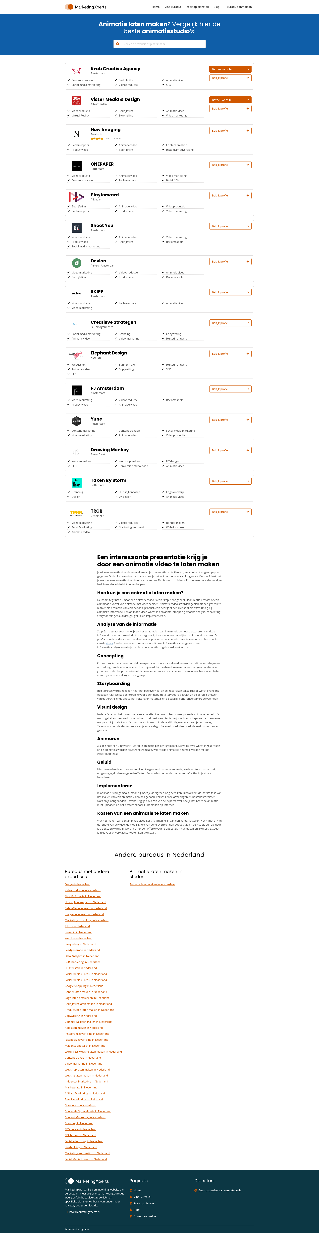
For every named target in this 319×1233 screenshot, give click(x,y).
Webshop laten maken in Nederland (87, 1069)
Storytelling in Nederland (80, 944)
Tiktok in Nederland (77, 926)
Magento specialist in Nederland (85, 1045)
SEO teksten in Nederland (81, 968)
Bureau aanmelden (239, 7)
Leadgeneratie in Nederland (82, 950)
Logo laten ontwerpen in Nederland (87, 998)
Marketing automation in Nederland (87, 1153)
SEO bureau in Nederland (80, 1129)
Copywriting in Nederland (81, 1016)
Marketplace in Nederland (81, 1087)
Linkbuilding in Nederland (81, 1147)
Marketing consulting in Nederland (86, 920)
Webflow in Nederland (78, 938)
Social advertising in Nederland (84, 1141)
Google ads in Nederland (80, 1105)
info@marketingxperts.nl (84, 1212)
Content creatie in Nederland (83, 1057)
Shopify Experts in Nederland (83, 896)
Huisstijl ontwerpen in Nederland (85, 902)
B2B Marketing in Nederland (83, 962)
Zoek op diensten (197, 7)
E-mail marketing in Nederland (84, 1099)
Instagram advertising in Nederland (87, 1034)
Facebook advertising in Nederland (86, 1039)
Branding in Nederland (79, 1123)
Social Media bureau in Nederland (86, 974)
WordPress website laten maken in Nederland (93, 1051)
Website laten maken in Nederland (86, 1075)
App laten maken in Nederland (84, 1028)
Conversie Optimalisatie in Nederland (88, 1111)
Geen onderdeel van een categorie (220, 1190)
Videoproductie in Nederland (83, 890)
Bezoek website (222, 69)
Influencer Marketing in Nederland (86, 1081)
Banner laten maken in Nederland (86, 992)
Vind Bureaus (173, 7)
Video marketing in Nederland (83, 1063)
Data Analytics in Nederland (82, 956)
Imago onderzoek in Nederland (84, 914)
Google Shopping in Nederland (84, 986)
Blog (216, 7)
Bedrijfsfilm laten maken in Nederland (88, 1004)
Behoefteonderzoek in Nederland (86, 908)
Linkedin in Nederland (78, 932)
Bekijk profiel (220, 78)
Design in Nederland (77, 884)
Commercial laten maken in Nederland (88, 1022)
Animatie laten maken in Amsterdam (152, 884)
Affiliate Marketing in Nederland (85, 1093)
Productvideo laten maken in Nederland (89, 1010)
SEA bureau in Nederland (80, 1135)
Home (156, 7)
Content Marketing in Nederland (85, 1117)
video (109, 643)
